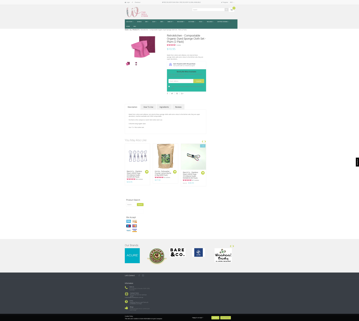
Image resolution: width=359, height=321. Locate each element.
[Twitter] (172, 93)
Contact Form (134, 293)
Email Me (198, 81)
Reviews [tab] (178, 107)
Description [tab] (132, 107)
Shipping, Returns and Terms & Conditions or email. (139, 303)
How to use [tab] (148, 107)
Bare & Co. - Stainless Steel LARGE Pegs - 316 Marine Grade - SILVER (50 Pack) (134, 174)
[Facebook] (167, 93)
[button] (171, 45)
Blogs (132, 307)
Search (140, 204)
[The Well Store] (137, 12)
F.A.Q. (131, 301)
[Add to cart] (147, 172)
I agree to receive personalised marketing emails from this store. (186, 87)
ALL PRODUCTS (134, 30)
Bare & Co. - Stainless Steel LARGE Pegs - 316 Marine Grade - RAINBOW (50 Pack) (190, 175)
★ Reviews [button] (357, 162)
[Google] (182, 93)
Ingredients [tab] (164, 107)
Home (127, 30)
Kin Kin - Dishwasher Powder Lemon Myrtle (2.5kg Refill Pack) (163, 173)
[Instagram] (143, 275)
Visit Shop (134, 250)
